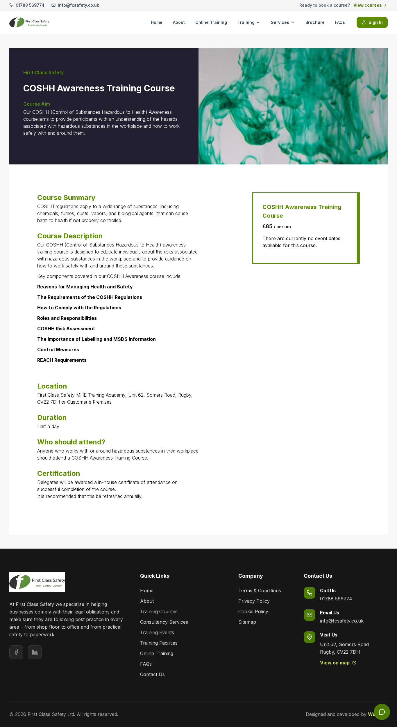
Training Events (157, 632)
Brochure (315, 22)
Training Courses (159, 611)
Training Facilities (159, 643)
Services (280, 22)
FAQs (340, 22)
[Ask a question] (382, 712)
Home (156, 22)
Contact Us (152, 674)
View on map (335, 663)
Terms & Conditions (259, 590)
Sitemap (247, 622)
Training (246, 22)
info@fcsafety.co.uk (342, 621)
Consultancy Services (164, 622)
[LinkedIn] (35, 652)
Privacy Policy (254, 601)
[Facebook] (16, 652)
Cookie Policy (253, 611)
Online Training (211, 22)
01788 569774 (336, 599)
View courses (367, 5)
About (179, 22)
